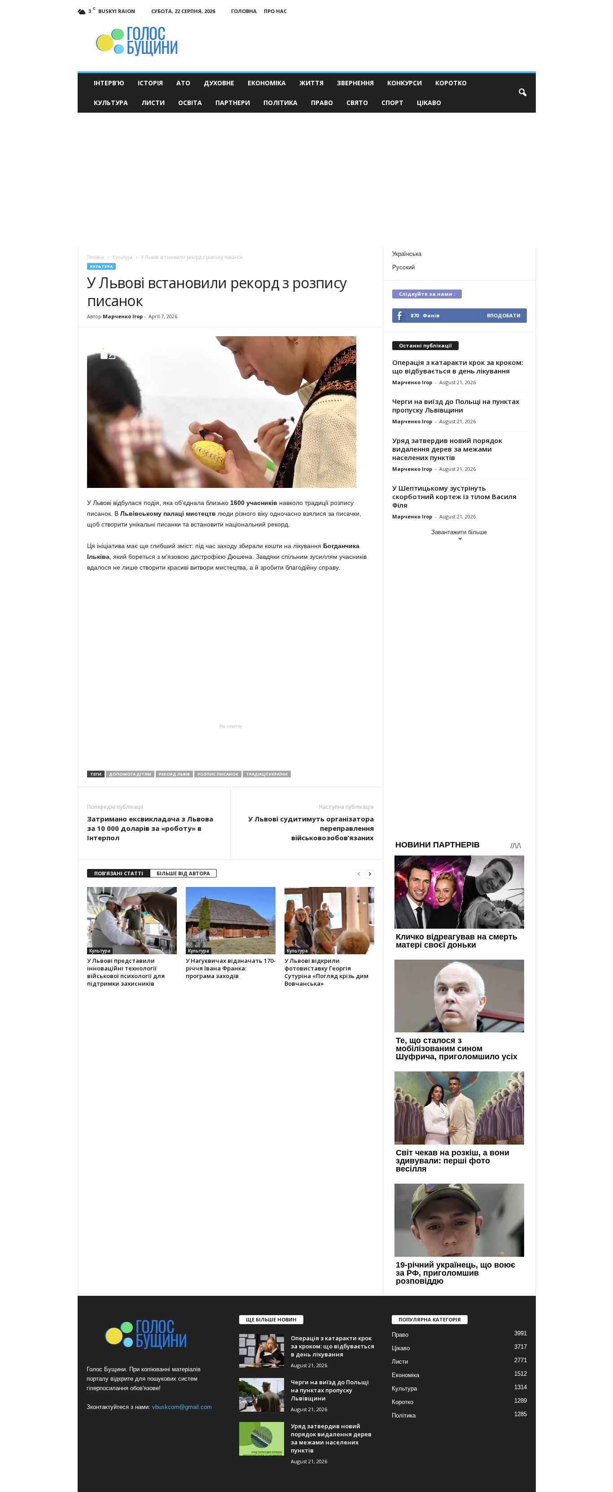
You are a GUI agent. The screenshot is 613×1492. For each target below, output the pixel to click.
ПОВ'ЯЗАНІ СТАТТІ (118, 873)
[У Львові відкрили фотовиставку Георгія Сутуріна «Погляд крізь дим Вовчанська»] (329, 920)
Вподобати (504, 315)
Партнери (232, 102)
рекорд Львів (174, 774)
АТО (183, 83)
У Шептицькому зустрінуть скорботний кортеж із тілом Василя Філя (454, 496)
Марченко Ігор (123, 316)
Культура (111, 102)
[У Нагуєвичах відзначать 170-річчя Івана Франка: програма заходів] (231, 920)
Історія (150, 83)
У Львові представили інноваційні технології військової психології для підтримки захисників (126, 972)
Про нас (275, 11)
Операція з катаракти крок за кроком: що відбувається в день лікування (457, 366)
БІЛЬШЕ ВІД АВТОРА (183, 873)
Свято (357, 102)
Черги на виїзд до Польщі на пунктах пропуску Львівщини (455, 405)
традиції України (267, 774)
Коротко (451, 83)
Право (322, 102)
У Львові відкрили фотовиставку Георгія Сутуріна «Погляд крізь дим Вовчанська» (326, 972)
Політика (280, 102)
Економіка (267, 83)
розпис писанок (217, 774)
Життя (311, 83)
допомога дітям (130, 774)
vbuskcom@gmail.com (182, 1407)
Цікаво (429, 102)
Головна (244, 11)
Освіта (190, 102)
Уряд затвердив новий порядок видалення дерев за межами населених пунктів (447, 449)
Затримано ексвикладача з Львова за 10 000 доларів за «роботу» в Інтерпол (150, 828)
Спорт (392, 102)
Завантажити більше (459, 532)
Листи (153, 102)
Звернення (355, 83)
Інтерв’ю (109, 83)
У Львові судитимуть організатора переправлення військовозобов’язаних (311, 828)
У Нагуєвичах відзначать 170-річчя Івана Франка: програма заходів (231, 968)
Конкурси (404, 83)
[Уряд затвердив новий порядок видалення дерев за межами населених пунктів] (261, 1439)
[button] (522, 93)
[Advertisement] (307, 180)
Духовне (219, 83)
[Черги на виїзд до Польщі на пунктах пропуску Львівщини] (261, 1395)
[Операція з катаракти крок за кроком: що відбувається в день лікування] (261, 1351)
